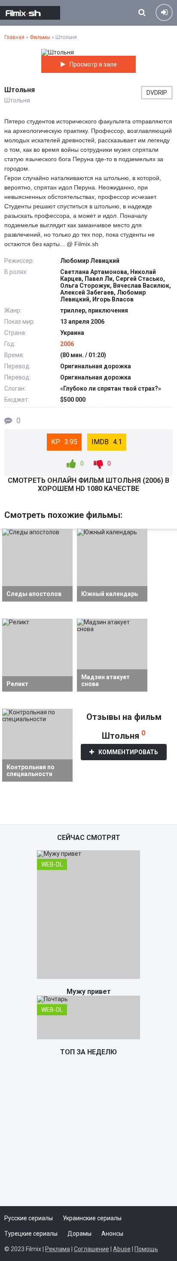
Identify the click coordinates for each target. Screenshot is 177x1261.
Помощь (146, 1249)
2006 (67, 343)
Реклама (57, 1249)
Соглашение (91, 1249)
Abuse (122, 1249)
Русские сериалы (28, 1218)
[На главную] (30, 13)
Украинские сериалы (92, 1218)
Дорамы (79, 1233)
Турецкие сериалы (31, 1233)
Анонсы (112, 1233)
